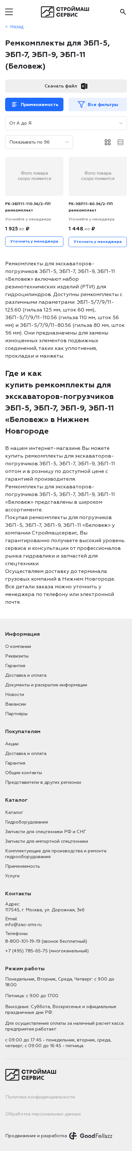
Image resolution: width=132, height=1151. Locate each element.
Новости (14, 694)
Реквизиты (17, 656)
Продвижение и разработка (36, 1136)
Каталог (14, 812)
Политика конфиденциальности (40, 1097)
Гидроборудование (26, 822)
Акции (12, 744)
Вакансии (15, 704)
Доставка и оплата (25, 675)
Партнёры (16, 713)
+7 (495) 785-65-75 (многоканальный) (47, 951)
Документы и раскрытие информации (46, 685)
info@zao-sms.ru (23, 924)
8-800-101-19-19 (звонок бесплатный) (46, 941)
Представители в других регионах (43, 782)
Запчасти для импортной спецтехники (46, 841)
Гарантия (15, 665)
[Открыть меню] (9, 12)
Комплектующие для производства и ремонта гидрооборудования (55, 853)
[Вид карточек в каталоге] (107, 142)
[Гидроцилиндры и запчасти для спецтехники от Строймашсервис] (66, 12)
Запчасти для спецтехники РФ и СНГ (45, 831)
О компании (18, 646)
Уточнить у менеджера (34, 241)
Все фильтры (103, 104)
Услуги (12, 876)
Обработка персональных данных (43, 1114)
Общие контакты (23, 772)
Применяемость (39, 104)
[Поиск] (123, 12)
